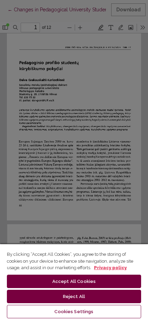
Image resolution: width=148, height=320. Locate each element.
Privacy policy (110, 267)
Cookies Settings (73, 311)
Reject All (74, 296)
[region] (74, 281)
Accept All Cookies (74, 281)
